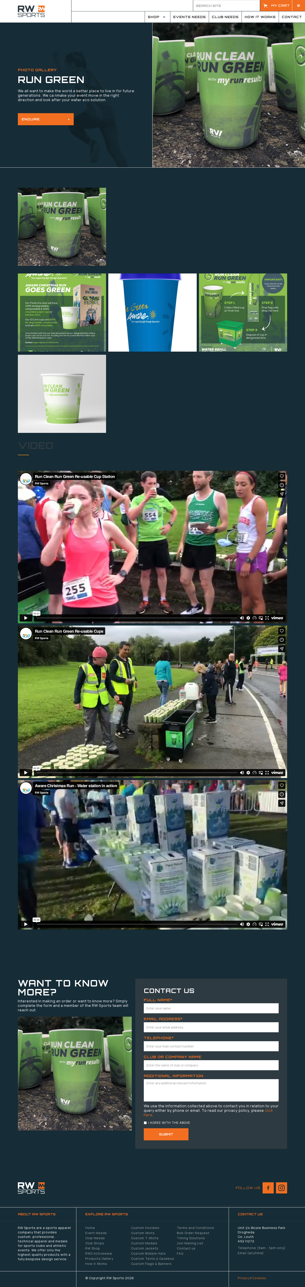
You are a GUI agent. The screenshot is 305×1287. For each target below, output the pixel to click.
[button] (282, 5)
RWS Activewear (99, 1253)
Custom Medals (144, 1243)
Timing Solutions (191, 1238)
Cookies (259, 1278)
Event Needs (96, 1233)
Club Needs (95, 1238)
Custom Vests (143, 1233)
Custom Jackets (144, 1248)
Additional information (173, 1076)
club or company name (172, 1057)
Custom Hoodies (145, 1228)
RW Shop (92, 1248)
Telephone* (159, 1038)
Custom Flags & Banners (151, 1264)
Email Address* (163, 1019)
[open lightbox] (62, 227)
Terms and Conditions (195, 1228)
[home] (35, 11)
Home (90, 1228)
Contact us (186, 1248)
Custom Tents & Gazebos (152, 1258)
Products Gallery (99, 1258)
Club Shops (94, 1243)
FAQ (180, 1253)
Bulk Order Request (193, 1233)
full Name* (158, 1000)
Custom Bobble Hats (148, 1253)
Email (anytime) (251, 1253)
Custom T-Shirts (145, 1238)
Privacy (244, 1278)
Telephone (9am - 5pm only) (262, 1248)
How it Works (96, 1264)
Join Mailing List (190, 1243)
